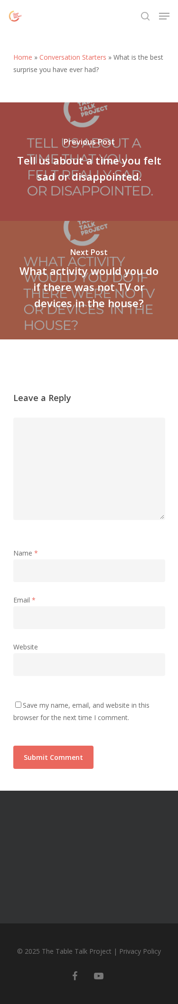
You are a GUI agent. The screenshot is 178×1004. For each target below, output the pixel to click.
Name (25, 552)
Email (24, 599)
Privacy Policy (140, 951)
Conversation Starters (72, 57)
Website (25, 646)
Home (22, 57)
